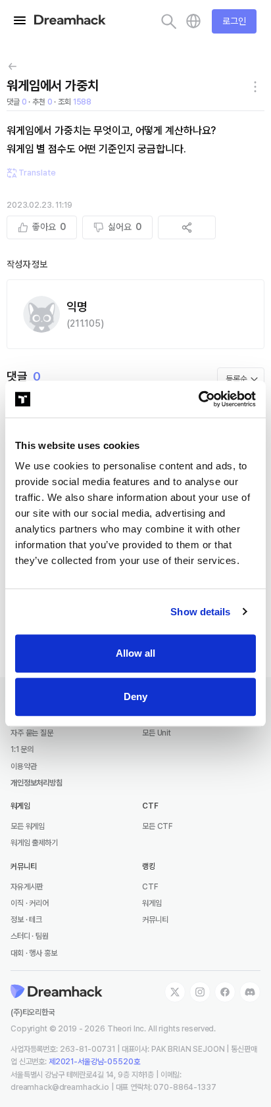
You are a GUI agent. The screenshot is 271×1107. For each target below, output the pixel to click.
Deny (135, 696)
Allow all (135, 653)
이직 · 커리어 (30, 903)
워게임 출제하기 (34, 842)
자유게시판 (27, 886)
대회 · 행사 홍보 (34, 953)
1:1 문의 (22, 749)
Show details (200, 611)
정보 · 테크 (26, 919)
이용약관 (23, 766)
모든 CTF (157, 826)
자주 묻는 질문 (32, 733)
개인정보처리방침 (36, 783)
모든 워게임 (28, 826)
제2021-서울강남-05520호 (94, 1061)
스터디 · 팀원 (30, 936)
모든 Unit (156, 733)
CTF (150, 886)
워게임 (152, 903)
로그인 (234, 21)
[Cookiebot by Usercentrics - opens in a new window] (198, 399)
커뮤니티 (155, 919)
